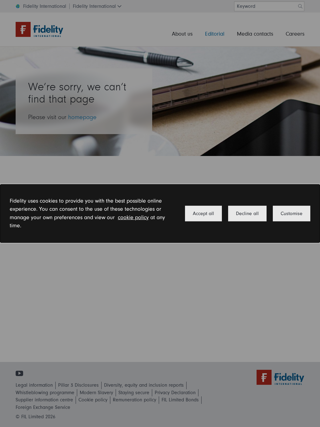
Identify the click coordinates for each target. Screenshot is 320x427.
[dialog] (160, 213)
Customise (291, 213)
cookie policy (133, 217)
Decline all (247, 213)
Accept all (203, 213)
